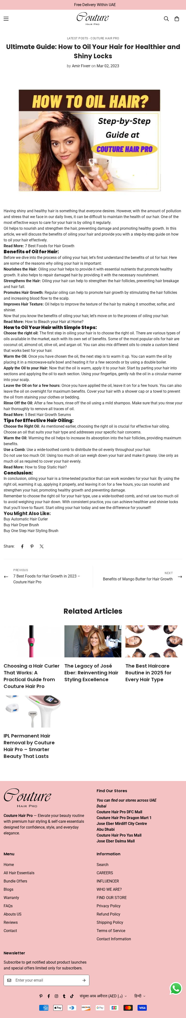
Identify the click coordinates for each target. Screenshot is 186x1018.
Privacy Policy (109, 906)
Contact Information (114, 939)
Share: (9, 546)
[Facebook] (22, 546)
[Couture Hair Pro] (93, 19)
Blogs (8, 889)
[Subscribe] (84, 980)
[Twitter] (42, 546)
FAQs (8, 906)
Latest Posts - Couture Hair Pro (93, 38)
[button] (176, 18)
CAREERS (105, 873)
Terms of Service (111, 930)
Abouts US (13, 914)
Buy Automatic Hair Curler (26, 519)
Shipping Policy (110, 922)
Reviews (11, 922)
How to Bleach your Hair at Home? (54, 321)
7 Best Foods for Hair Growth (49, 246)
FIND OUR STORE (112, 897)
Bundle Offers (15, 881)
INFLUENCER (108, 881)
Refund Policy (108, 914)
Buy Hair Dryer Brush (21, 525)
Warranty (11, 897)
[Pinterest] (32, 546)
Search (102, 864)
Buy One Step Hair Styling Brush (31, 530)
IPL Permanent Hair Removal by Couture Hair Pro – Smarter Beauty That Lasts (29, 746)
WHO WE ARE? (109, 889)
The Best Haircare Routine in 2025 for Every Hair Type (148, 672)
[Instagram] (56, 996)
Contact (10, 930)
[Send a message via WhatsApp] (176, 988)
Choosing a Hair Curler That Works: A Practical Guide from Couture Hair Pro (32, 676)
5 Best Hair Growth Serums (48, 414)
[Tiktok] (72, 996)
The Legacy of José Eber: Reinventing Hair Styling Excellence (91, 672)
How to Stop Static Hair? (46, 467)
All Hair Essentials (19, 873)
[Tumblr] (64, 996)
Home (9, 864)
